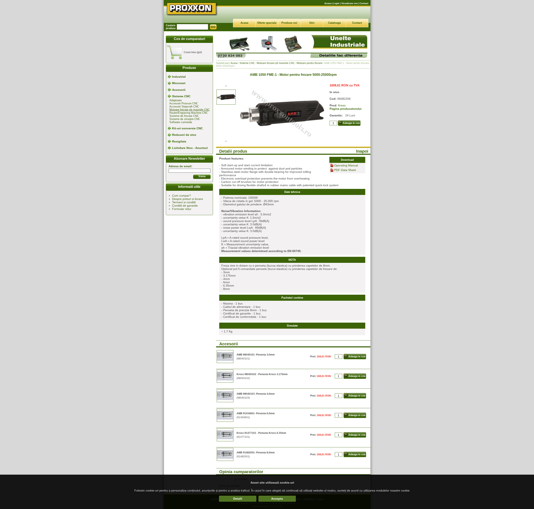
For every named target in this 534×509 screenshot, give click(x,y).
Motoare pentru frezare (309, 63)
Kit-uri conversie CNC (187, 128)
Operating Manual (346, 165)
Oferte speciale (266, 22)
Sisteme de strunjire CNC (184, 119)
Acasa (327, 3)
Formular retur (181, 209)
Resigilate (179, 141)
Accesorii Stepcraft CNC (184, 106)
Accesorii (178, 89)
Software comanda (180, 122)
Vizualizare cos (349, 3)
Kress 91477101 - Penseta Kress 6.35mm (261, 433)
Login (336, 3)
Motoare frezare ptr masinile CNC (189, 109)
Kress (342, 105)
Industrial (179, 76)
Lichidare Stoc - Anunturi (190, 148)
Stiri (312, 22)
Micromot (178, 83)
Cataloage (334, 22)
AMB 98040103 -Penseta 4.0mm (256, 393)
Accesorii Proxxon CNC (183, 103)
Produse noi (289, 22)
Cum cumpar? (181, 195)
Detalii (237, 498)
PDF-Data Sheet (345, 170)
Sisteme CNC (181, 96)
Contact (364, 3)
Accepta (277, 498)
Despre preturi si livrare (187, 199)
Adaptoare (175, 100)
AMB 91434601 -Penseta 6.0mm (256, 413)
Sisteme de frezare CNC (184, 115)
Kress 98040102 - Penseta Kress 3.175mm (262, 374)
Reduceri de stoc (184, 135)
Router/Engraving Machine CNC (188, 112)
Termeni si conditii (184, 202)
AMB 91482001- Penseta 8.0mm (256, 452)
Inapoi (362, 151)
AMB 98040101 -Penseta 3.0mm (256, 354)
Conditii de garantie (185, 205)
